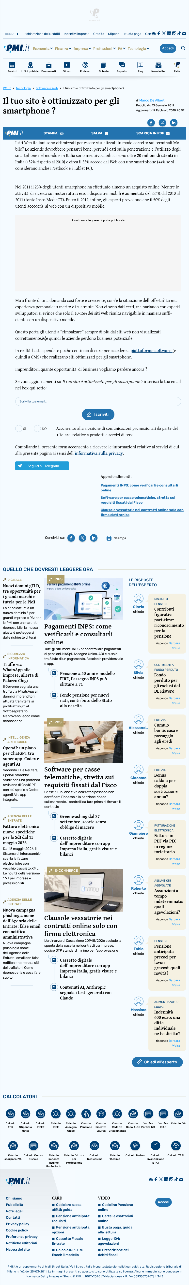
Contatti (13, 1217)
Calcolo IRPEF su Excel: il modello (67, 1252)
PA (120, 48)
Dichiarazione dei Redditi (41, 34)
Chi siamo (14, 1198)
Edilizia (160, 720)
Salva (97, 133)
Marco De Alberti (152, 100)
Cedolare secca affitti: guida (66, 1207)
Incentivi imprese (76, 34)
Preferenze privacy (22, 1237)
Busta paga (132, 34)
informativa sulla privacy (99, 453)
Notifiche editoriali (21, 1243)
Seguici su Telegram (43, 466)
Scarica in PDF (150, 133)
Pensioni (160, 941)
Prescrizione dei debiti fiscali (113, 1252)
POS (58, 722)
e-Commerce (66, 871)
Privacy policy (17, 1224)
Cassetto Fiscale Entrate (67, 1241)
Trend (8, 34)
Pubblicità (14, 1205)
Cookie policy (17, 1230)
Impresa (81, 48)
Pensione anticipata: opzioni (71, 1229)
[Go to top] (159, 1268)
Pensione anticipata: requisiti (71, 1218)
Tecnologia (137, 48)
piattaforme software (151, 350)
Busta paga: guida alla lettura (115, 1229)
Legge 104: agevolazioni (109, 1241)
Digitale (14, 580)
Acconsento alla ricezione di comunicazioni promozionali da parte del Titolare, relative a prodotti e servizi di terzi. (117, 431)
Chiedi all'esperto (160, 1062)
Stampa (51, 133)
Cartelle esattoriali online (115, 1218)
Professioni (102, 48)
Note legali (15, 1211)
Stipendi (114, 34)
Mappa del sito (18, 1249)
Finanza (61, 48)
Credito (98, 34)
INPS (59, 579)
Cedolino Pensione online (115, 1207)
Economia (41, 48)
